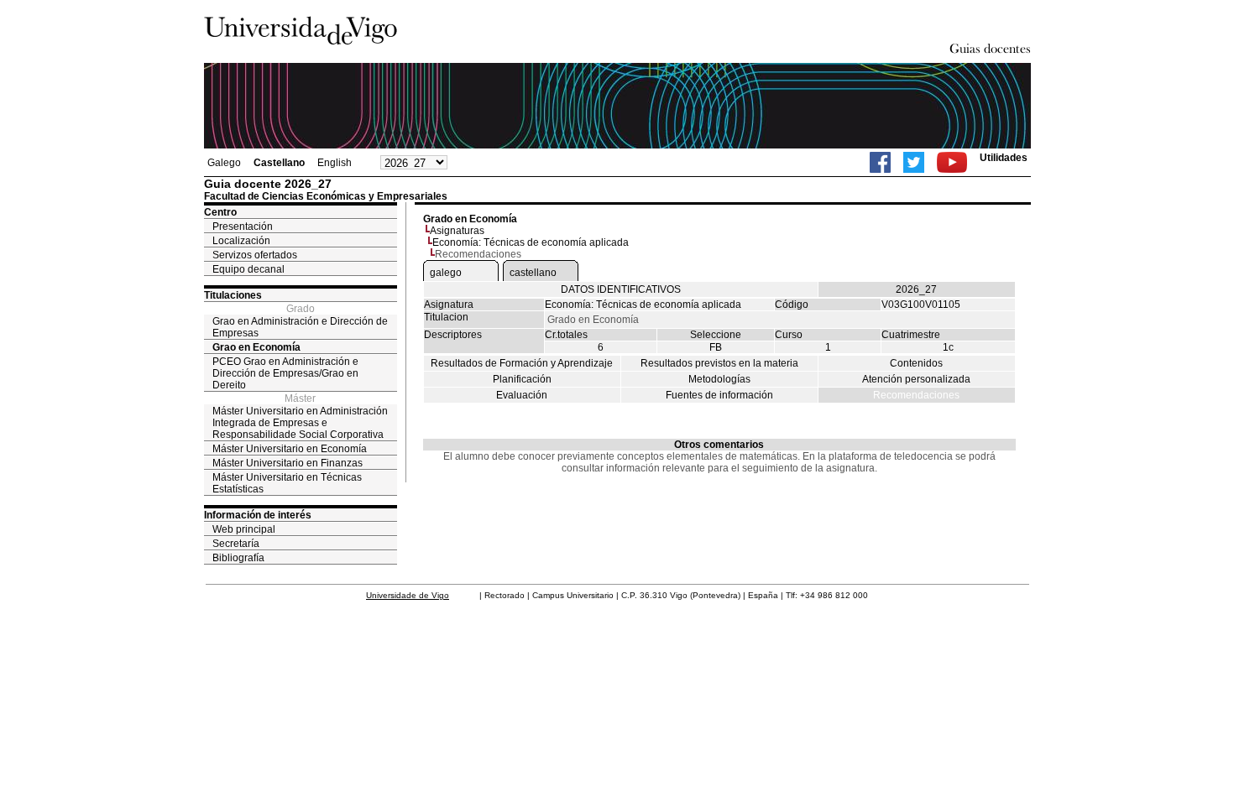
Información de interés (257, 515)
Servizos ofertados (254, 255)
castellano (533, 273)
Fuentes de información (719, 395)
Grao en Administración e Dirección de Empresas (300, 327)
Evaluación (521, 395)
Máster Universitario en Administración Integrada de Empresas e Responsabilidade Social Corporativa (300, 422)
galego (446, 273)
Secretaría (235, 543)
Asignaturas (457, 231)
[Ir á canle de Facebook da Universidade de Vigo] (880, 162)
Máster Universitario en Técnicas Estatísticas (287, 483)
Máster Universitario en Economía (289, 449)
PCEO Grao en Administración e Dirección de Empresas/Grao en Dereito (285, 373)
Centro (220, 212)
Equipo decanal (248, 269)
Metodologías (719, 379)
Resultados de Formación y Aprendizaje (522, 363)
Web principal (243, 529)
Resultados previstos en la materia (719, 363)
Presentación (242, 226)
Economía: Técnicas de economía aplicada (530, 242)
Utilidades (1003, 158)
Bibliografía (238, 558)
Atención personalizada (916, 379)
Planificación (522, 379)
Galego (224, 163)
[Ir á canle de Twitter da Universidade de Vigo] (913, 162)
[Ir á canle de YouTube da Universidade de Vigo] (952, 162)
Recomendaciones (916, 395)
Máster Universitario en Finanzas (287, 463)
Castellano (279, 163)
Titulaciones (233, 295)
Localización (241, 241)
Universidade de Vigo (407, 595)
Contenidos (916, 363)
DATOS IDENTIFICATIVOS (621, 289)
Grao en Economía (256, 347)
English (334, 163)
